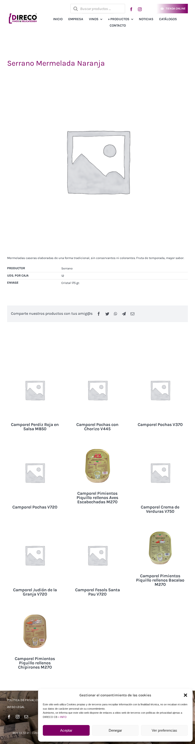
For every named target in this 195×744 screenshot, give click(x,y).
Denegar (115, 730)
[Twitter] (107, 314)
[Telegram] (124, 314)
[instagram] (140, 9)
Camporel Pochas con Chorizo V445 (97, 426)
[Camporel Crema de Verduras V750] (160, 447)
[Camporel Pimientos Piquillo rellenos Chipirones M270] (35, 612)
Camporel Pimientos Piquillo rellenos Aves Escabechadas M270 (97, 497)
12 (62, 275)
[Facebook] (98, 314)
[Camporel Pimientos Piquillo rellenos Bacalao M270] (160, 529)
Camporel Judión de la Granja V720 (35, 592)
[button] (185, 695)
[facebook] (131, 9)
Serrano (67, 268)
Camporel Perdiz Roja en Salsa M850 (35, 426)
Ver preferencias (164, 730)
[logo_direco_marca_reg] (22, 13)
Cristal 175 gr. (70, 283)
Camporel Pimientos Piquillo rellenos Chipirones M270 (35, 663)
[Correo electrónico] (132, 314)
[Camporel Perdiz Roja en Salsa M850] (35, 364)
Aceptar (66, 730)
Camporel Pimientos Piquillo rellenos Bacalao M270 (160, 580)
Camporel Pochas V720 (34, 507)
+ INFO (62, 717)
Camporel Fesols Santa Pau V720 (97, 592)
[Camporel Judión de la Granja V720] (35, 529)
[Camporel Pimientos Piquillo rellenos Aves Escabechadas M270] (97, 447)
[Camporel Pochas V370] (160, 364)
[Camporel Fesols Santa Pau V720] (97, 529)
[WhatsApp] (116, 314)
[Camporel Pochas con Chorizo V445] (97, 364)
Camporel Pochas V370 (160, 424)
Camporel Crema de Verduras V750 (160, 509)
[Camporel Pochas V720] (35, 447)
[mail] (26, 717)
